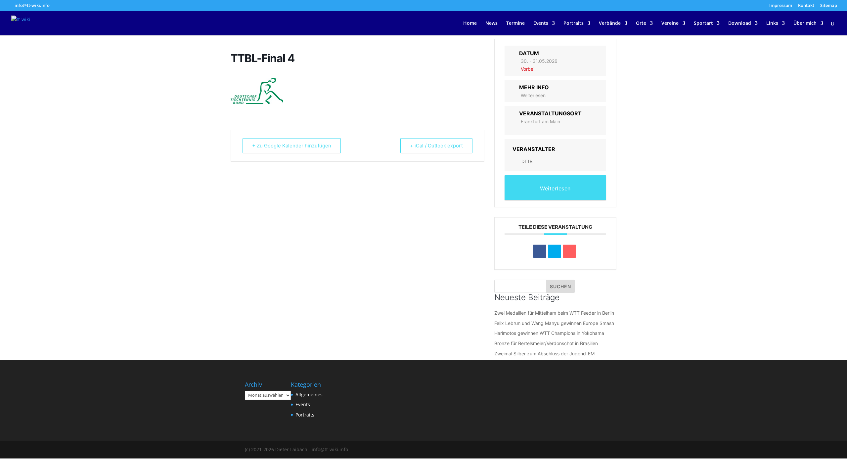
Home (470, 23)
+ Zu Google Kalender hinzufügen (291, 145)
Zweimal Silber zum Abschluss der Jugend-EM (544, 353)
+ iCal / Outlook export (436, 145)
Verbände (610, 23)
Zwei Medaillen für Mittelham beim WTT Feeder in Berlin (554, 313)
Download (739, 23)
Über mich (805, 23)
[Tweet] (554, 251)
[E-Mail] (569, 251)
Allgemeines (309, 394)
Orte (641, 23)
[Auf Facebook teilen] (539, 251)
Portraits (573, 23)
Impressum (780, 5)
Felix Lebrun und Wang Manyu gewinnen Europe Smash (554, 323)
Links (772, 23)
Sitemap (828, 5)
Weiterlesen (533, 95)
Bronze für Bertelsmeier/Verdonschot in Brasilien (546, 343)
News (491, 23)
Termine (515, 23)
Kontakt (806, 5)
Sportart (703, 23)
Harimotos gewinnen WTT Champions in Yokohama (549, 333)
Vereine (670, 23)
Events (540, 23)
